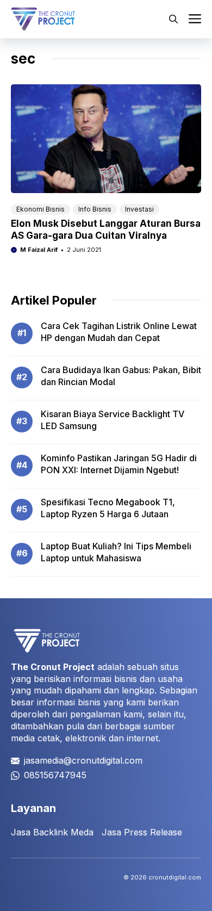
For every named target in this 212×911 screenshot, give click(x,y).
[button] (173, 19)
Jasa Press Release (142, 832)
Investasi (139, 209)
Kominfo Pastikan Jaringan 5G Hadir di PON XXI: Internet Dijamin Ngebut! (119, 464)
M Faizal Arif (39, 249)
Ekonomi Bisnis (40, 209)
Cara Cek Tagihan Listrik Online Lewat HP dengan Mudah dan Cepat (119, 331)
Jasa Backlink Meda (52, 832)
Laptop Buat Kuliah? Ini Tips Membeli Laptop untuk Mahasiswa (116, 552)
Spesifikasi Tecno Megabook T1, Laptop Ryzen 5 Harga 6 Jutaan (108, 508)
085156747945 (55, 775)
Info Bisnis (94, 209)
